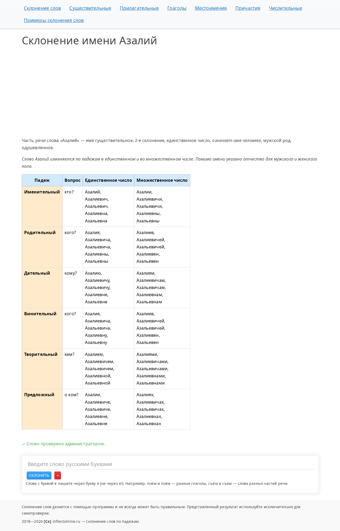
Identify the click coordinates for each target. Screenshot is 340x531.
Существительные (90, 8)
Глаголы (176, 8)
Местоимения (211, 8)
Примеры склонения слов (54, 20)
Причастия (247, 8)
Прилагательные (139, 8)
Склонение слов (42, 8)
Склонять (39, 475)
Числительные (285, 8)
